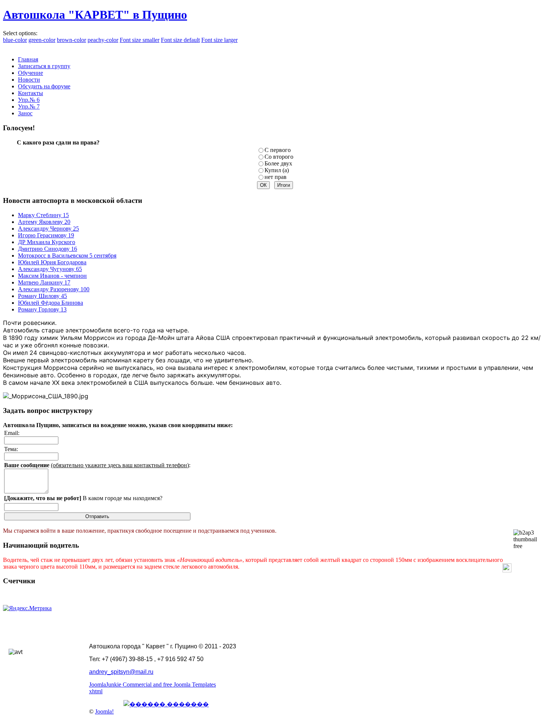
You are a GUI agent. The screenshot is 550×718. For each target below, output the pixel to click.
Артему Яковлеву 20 (44, 222)
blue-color (15, 40)
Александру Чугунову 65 (50, 269)
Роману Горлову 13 (42, 309)
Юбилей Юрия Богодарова (52, 262)
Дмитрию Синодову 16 (47, 249)
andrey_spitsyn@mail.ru (121, 672)
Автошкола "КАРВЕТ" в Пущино (95, 14)
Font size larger (219, 40)
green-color (41, 40)
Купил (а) (277, 170)
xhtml (96, 691)
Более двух (278, 163)
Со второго (279, 156)
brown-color (71, 40)
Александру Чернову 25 (48, 228)
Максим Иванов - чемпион (52, 276)
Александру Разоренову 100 (53, 289)
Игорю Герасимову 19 (46, 235)
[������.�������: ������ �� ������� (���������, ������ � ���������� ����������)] (166, 704)
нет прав (276, 177)
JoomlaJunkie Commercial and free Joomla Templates (152, 684)
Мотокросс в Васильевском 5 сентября (67, 255)
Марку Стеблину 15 (43, 215)
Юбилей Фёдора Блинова (50, 302)
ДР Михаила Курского (46, 242)
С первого (278, 150)
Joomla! (104, 711)
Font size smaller (139, 40)
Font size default (180, 40)
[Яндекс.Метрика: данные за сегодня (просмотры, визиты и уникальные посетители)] (27, 608)
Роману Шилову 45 (42, 296)
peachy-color (103, 40)
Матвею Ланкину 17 (44, 282)
